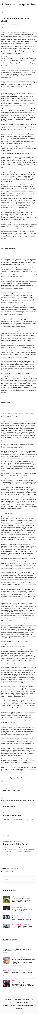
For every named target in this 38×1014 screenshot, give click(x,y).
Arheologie (6, 970)
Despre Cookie (28, 999)
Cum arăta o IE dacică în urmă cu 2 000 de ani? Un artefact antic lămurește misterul (17, 973)
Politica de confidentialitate (19, 1002)
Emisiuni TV (11, 841)
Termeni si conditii (9, 1006)
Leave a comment (16, 965)
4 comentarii (6, 835)
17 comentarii (6, 864)
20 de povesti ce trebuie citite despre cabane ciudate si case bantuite (23, 918)
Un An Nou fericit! (12, 816)
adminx (5, 781)
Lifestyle (14, 896)
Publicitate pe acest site (26, 1006)
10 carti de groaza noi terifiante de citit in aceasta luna (22, 909)
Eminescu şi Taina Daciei (15, 844)
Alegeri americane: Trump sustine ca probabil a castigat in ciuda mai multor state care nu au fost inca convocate (23, 984)
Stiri (13, 981)
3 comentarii (6, 976)
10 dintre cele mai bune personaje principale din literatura (22, 927)
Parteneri (18, 999)
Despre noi (8, 999)
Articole (3, 24)
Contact (19, 1009)
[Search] (33, 879)
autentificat (11, 872)
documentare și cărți (18, 907)
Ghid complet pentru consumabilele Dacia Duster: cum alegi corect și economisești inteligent (22, 900)
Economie (14, 957)
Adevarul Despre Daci (19, 4)
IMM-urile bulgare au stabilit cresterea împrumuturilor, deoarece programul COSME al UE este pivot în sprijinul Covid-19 (23, 961)
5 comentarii (6, 952)
